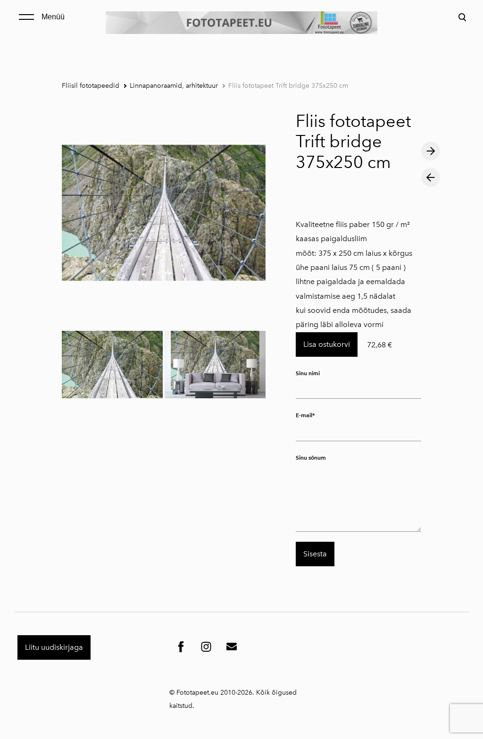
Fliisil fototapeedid (90, 86)
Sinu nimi (308, 373)
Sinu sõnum (311, 457)
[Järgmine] (430, 151)
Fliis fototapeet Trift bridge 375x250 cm (288, 86)
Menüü (53, 17)
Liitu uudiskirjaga (54, 647)
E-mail (304, 415)
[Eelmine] (430, 177)
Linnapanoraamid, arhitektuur (174, 86)
